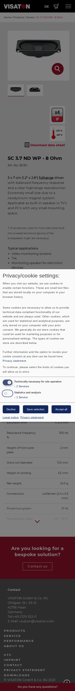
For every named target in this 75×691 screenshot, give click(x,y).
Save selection (35, 409)
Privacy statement (14, 360)
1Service (21, 397)
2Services (21, 386)
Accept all (61, 409)
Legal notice (11, 417)
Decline (11, 409)
